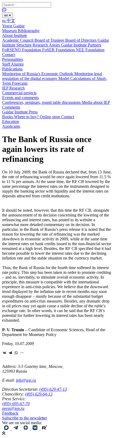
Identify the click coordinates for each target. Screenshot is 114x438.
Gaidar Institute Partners (81, 45)
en (7, 15)
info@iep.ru (26, 380)
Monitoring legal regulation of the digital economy (52, 76)
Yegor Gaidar (13, 26)
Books (8, 116)
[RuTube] (44, 428)
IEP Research (13, 88)
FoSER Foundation (59, 50)
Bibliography (29, 30)
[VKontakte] (4, 352)
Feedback (10, 413)
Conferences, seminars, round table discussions (42, 102)
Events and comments (20, 97)
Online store (50, 116)
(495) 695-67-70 (16, 403)
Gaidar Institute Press (20, 112)
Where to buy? (27, 116)
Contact (8, 54)
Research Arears (47, 45)
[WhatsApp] (16, 352)
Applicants (11, 126)
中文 (11, 20)
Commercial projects (19, 93)
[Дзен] (26, 428)
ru (4, 20)
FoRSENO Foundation (22, 50)
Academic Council (18, 40)
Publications (12, 69)
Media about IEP (96, 102)
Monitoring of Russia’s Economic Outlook (38, 73)
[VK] (35, 428)
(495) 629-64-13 (38, 394)
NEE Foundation (90, 50)
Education (10, 121)
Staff (6, 64)
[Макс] (7, 428)
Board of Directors (81, 40)
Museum (10, 30)
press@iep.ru (13, 408)
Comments (11, 107)
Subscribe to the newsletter (24, 418)
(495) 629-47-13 (53, 389)
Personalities (12, 59)
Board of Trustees (49, 40)
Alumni (17, 64)
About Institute (14, 35)
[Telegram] (10, 352)
